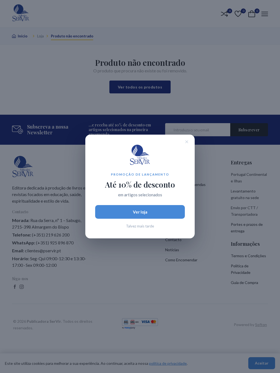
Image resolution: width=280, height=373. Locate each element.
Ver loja (140, 211)
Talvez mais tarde (140, 226)
